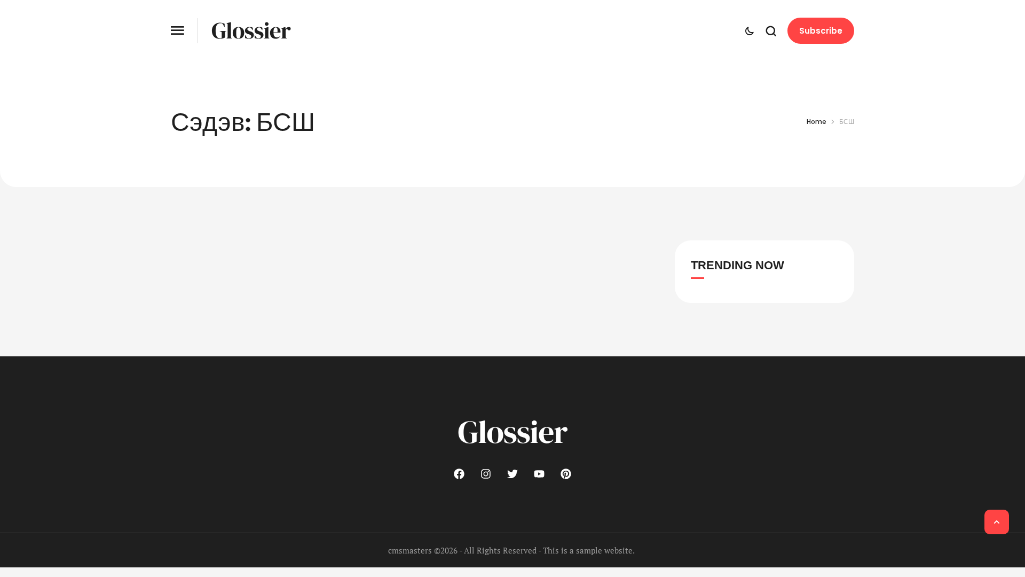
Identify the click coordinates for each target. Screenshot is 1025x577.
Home (816, 121)
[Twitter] (512, 474)
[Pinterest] (566, 474)
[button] (177, 30)
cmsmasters (410, 550)
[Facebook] (459, 474)
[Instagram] (485, 474)
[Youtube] (539, 474)
